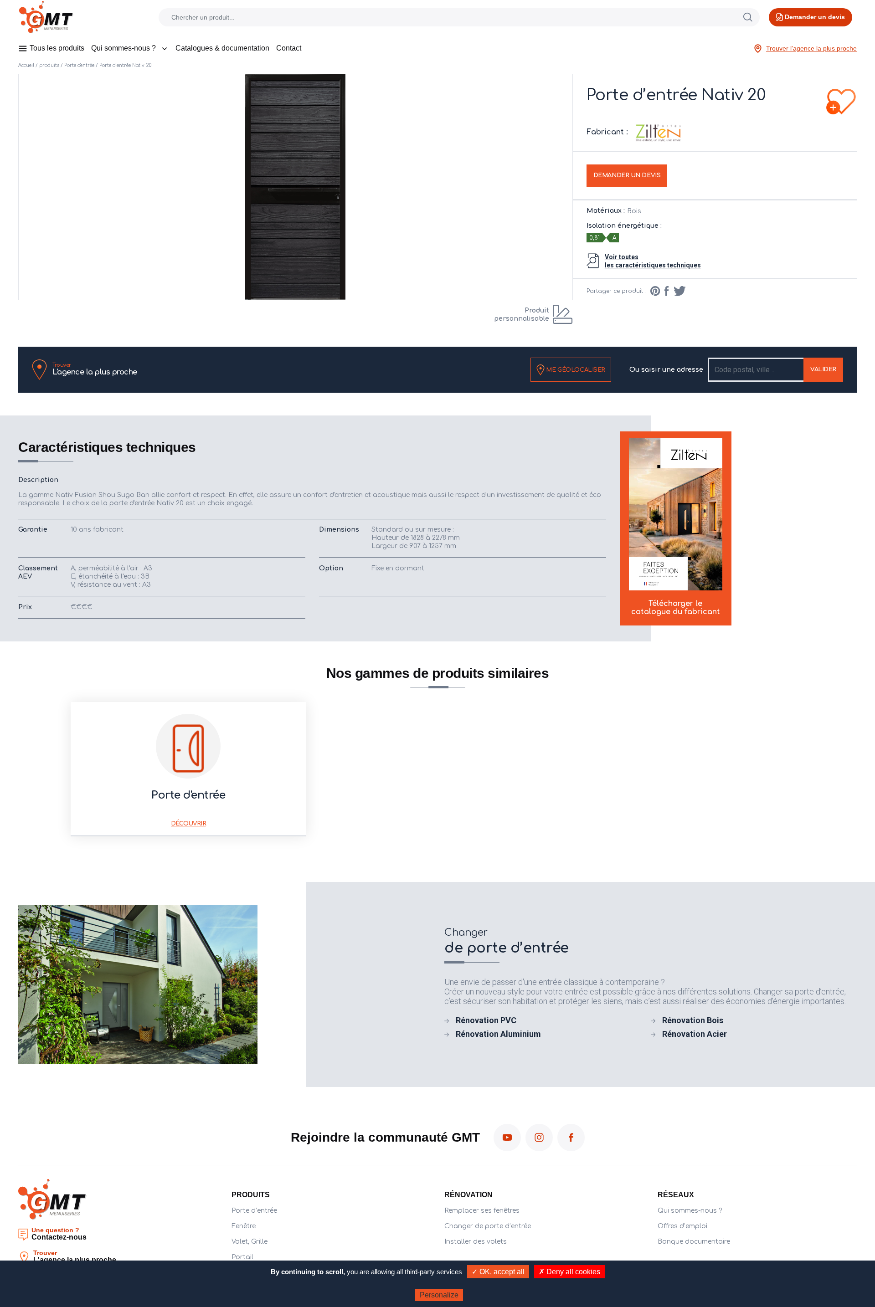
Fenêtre (244, 1226)
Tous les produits (57, 48)
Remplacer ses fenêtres (482, 1210)
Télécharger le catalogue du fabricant (675, 608)
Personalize (439, 1295)
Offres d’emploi (682, 1226)
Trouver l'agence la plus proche (811, 48)
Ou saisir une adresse (666, 369)
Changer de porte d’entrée (487, 1226)
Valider (823, 369)
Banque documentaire (694, 1241)
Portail (242, 1257)
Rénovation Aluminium (498, 1034)
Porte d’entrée (254, 1210)
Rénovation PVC (486, 1020)
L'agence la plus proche (94, 369)
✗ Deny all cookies (569, 1272)
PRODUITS (251, 1195)
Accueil (26, 65)
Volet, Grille (250, 1241)
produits (49, 65)
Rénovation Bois (692, 1020)
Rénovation (468, 1195)
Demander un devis (627, 175)
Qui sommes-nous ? (123, 48)
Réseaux (676, 1195)
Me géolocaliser (575, 369)
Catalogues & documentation (222, 48)
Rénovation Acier (694, 1034)
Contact (288, 48)
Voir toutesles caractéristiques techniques (653, 261)
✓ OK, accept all (498, 1272)
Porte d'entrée (79, 65)
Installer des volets (475, 1241)
